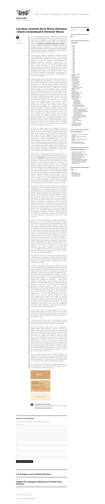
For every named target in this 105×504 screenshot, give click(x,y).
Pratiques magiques (75, 96)
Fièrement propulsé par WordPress (28, 498)
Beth (74, 47)
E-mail (18, 448)
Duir (73, 50)
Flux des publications (76, 173)
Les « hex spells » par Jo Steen (77, 141)
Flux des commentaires (76, 174)
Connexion (74, 172)
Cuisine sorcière (76, 83)
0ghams (73, 45)
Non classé (74, 91)
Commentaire (20, 424)
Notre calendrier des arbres (77, 92)
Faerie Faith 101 (76, 119)
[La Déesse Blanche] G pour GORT (78, 143)
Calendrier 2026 (44, 14)
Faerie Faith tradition (76, 77)
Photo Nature (75, 86)
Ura (73, 73)
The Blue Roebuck (77, 102)
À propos (37, 14)
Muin (74, 61)
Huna (74, 121)
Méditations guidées (76, 88)
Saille (74, 69)
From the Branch (77, 101)
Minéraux (73, 89)
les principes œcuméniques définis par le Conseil (50, 43)
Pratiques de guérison (76, 95)
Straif (74, 70)
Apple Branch (75, 98)
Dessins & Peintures (77, 84)
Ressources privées (84, 14)
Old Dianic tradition (20, 43)
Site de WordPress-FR (76, 176)
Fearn (74, 53)
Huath (74, 55)
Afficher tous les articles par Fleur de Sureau (43, 408)
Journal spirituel (75, 78)
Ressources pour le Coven (77, 97)
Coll (73, 49)
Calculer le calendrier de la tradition (79, 116)
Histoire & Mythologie (77, 120)
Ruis (73, 68)
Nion (74, 64)
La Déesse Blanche (75, 79)
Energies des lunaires (77, 117)
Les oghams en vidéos (77, 123)
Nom (17, 443)
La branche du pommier (56, 14)
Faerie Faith (21, 18)
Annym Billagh (76, 100)
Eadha (74, 51)
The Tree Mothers (77, 103)
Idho (74, 56)
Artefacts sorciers (76, 82)
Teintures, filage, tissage (77, 87)
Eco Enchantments (77, 114)
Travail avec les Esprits (76, 125)
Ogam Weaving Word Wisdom (79, 115)
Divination (74, 75)
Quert (74, 67)
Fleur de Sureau (19, 39)
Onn (73, 65)
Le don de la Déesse (75, 81)
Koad (74, 59)
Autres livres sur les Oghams (78, 105)
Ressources (66, 14)
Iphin (74, 58)
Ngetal (74, 63)
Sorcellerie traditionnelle (76, 124)
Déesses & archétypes (76, 74)
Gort (73, 54)
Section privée (74, 14)
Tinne (74, 72)
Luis (73, 60)
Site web (18, 454)
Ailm (74, 46)
